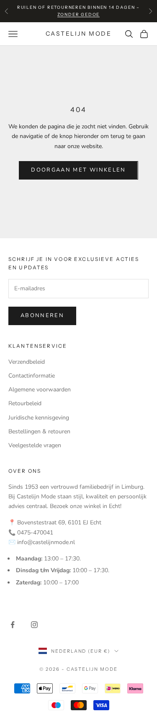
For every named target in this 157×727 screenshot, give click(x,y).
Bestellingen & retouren (39, 431)
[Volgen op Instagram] (34, 624)
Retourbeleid (24, 403)
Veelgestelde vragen (34, 445)
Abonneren (42, 315)
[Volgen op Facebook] (12, 624)
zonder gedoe (78, 14)
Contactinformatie (31, 376)
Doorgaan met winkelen (78, 170)
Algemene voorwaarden (39, 389)
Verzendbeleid (26, 362)
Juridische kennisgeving (38, 418)
